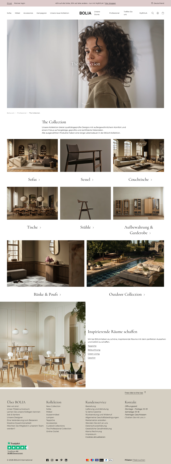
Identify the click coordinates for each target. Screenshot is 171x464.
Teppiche (92, 346)
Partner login (19, 3)
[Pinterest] (61, 460)
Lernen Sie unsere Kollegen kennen (23, 412)
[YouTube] (57, 460)
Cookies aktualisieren (95, 437)
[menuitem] (10, 13)
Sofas (48, 409)
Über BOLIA (16, 402)
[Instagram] (52, 460)
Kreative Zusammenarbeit (19, 423)
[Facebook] (47, 460)
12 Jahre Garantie (93, 412)
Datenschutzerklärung (96, 426)
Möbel (49, 412)
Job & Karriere (13, 415)
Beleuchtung (94, 350)
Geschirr (92, 358)
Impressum (91, 434)
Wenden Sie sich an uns (97, 423)
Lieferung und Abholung (97, 409)
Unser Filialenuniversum (18, 409)
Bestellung (91, 406)
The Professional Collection (58, 429)
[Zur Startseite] (85, 13)
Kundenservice (96, 402)
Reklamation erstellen (96, 420)
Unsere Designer (15, 417)
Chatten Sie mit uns (134, 417)
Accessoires (51, 423)
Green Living (94, 354)
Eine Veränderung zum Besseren (22, 420)
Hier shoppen (110, 3)
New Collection (53, 406)
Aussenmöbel (52, 415)
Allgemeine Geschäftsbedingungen (102, 417)
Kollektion (53, 402)
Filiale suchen (138, 460)
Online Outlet (52, 431)
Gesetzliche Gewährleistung (99, 429)
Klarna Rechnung (94, 431)
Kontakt (130, 402)
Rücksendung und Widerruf (99, 415)
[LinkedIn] (66, 460)
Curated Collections (55, 426)
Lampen (50, 417)
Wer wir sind (12, 406)
